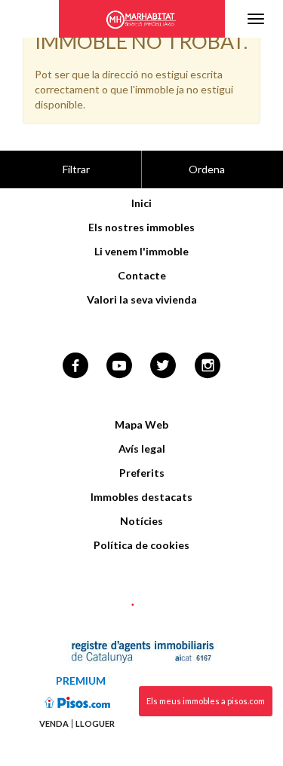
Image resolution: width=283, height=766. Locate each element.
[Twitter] (163, 366)
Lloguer (95, 723)
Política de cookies (141, 545)
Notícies (141, 520)
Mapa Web (141, 424)
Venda (54, 723)
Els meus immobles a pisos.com (205, 701)
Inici (141, 203)
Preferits (142, 472)
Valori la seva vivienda (142, 299)
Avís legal (141, 448)
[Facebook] (75, 366)
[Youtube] (119, 366)
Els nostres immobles (141, 227)
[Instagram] (208, 366)
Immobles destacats (141, 496)
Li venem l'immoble (141, 251)
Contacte (142, 275)
